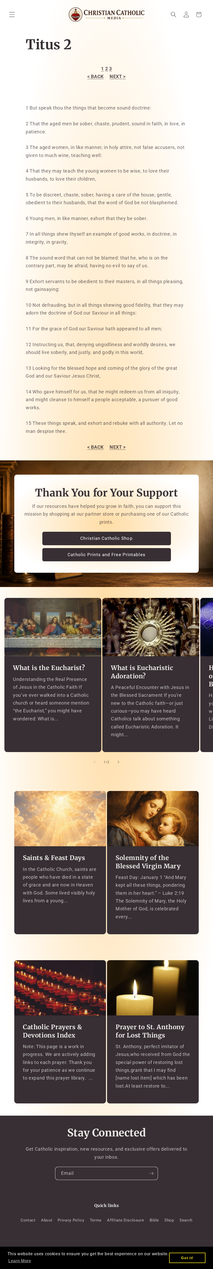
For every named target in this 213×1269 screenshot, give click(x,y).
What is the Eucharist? (49, 668)
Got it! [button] (187, 1258)
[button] (12, 14)
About (46, 1220)
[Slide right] (118, 762)
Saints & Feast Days (54, 858)
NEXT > (118, 76)
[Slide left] (94, 762)
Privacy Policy (71, 1220)
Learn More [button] (19, 1261)
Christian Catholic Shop (106, 538)
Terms (96, 1220)
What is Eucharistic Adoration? (142, 672)
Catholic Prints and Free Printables (106, 554)
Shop (169, 1220)
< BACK (95, 76)
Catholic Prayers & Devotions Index (52, 1031)
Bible (154, 1220)
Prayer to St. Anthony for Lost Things (150, 1031)
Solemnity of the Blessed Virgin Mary (148, 862)
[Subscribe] (151, 1173)
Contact (28, 1220)
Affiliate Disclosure (125, 1220)
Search (185, 1220)
